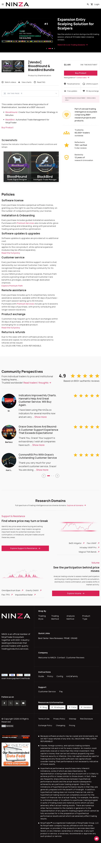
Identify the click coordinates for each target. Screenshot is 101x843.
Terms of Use (43, 719)
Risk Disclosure (86, 719)
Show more (41, 416)
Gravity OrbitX (32, 590)
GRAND (74, 638)
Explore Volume (74, 593)
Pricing (72, 725)
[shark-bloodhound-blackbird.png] (31, 166)
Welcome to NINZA (47, 657)
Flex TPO (6, 594)
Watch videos (10, 82)
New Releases (57, 638)
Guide (41, 676)
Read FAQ (41, 82)
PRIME (67, 638)
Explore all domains (75, 505)
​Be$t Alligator (75, 543)
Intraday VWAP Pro (88, 547)
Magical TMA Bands (87, 551)
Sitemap (72, 719)
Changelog (60, 725)
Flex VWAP (91, 543)
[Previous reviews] (44, 476)
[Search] (88, 4)
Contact (61, 657)
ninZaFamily (72, 676)
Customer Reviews (75, 657)
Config (60, 676)
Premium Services (25, 223)
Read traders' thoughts (35, 382)
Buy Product (80, 73)
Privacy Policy (59, 719)
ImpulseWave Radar (24, 594)
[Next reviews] (57, 476)
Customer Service (47, 691)
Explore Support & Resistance (23, 548)
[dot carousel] (48, 475)
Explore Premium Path (12, 285)
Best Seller (44, 638)
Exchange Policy (45, 725)
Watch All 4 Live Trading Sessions (71, 45)
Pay (61, 691)
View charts (26, 82)
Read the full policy (11, 253)
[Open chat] (96, 838)
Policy (50, 676)
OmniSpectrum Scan (11, 590)
